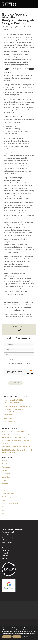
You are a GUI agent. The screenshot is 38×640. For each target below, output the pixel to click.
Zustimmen (7, 637)
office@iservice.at (8, 540)
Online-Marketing (8, 494)
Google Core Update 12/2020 (13, 403)
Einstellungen (22, 633)
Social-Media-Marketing (10, 504)
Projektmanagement (8, 497)
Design (4, 470)
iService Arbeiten (9, 421)
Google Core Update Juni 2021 (13, 400)
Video (4, 510)
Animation (5, 464)
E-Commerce (20, 27)
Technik (4, 507)
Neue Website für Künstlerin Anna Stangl (16, 447)
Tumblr (4, 558)
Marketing (5, 487)
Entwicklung (6, 477)
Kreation (5, 484)
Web (3, 513)
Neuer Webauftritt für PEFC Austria (14, 431)
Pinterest (5, 556)
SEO (3, 500)
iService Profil (8, 418)
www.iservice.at (7, 542)
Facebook (5, 553)
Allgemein (12, 27)
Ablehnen (16, 637)
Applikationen (6, 467)
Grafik (4, 480)
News (26, 27)
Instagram (5, 550)
